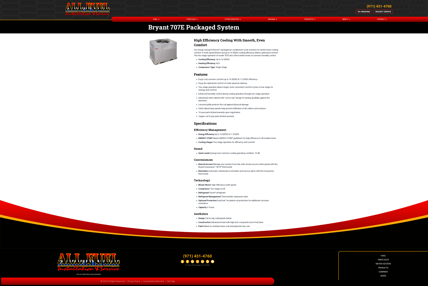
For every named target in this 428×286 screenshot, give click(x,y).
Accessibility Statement (153, 281)
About (345, 19)
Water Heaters (383, 264)
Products (308, 19)
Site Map (171, 281)
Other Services (232, 19)
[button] (158, 19)
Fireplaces (383, 260)
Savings (271, 19)
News (383, 276)
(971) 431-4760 (379, 6)
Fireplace (191, 19)
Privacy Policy (134, 281)
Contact (381, 19)
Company (383, 272)
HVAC (155, 19)
